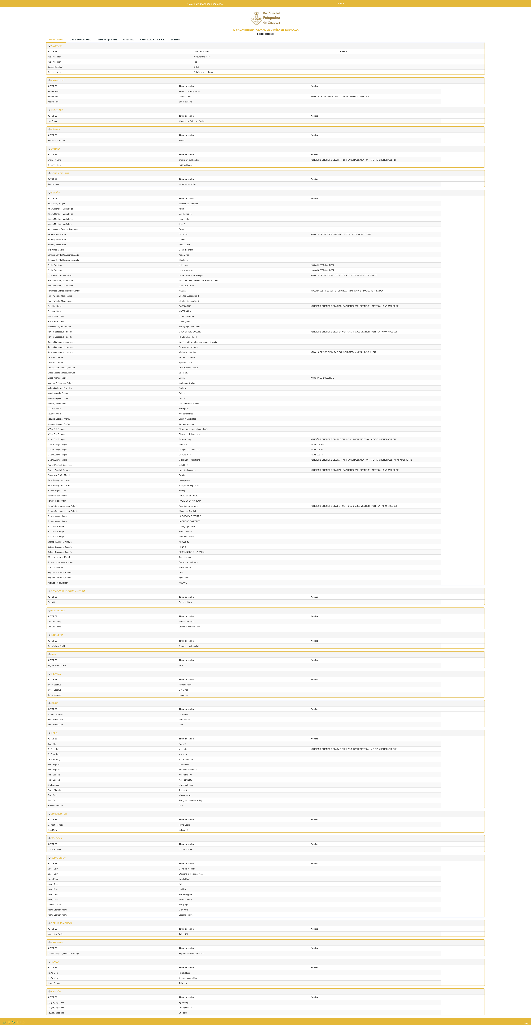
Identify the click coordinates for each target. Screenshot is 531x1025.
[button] (340, 3)
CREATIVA (128, 39)
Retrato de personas (107, 39)
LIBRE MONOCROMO (80, 39)
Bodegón (175, 39)
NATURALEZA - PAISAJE (152, 39)
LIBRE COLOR (56, 39)
